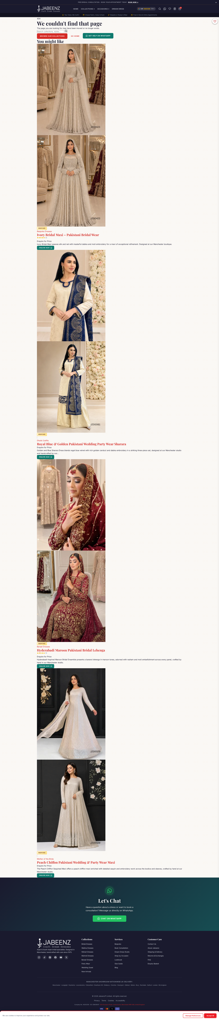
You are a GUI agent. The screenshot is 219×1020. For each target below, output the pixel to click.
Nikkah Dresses (87, 952)
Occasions (103, 9)
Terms (104, 1000)
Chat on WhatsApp (111, 918)
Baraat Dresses (43, 646)
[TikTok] (44, 957)
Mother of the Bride (45, 859)
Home (75, 9)
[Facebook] (55, 957)
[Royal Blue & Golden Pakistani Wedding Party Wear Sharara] (109, 341)
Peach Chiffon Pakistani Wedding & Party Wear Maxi (76, 862)
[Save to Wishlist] (215, 21)
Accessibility (120, 1000)
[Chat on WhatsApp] (164, 9)
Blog (116, 967)
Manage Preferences (193, 1016)
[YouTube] (61, 957)
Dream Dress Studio (122, 952)
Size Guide (119, 964)
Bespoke (118, 944)
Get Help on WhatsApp (99, 36)
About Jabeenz (153, 948)
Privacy (97, 1000)
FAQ (149, 960)
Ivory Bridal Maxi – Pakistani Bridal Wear (68, 235)
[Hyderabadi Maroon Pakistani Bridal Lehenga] (109, 550)
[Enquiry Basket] (174, 9)
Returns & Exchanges (156, 956)
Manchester (56, 985)
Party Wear (86, 964)
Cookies (111, 1000)
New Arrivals (86, 971)
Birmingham (163, 985)
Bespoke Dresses (44, 231)
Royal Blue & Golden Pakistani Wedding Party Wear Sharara (81, 444)
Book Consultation (121, 948)
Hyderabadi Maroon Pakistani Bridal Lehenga (71, 650)
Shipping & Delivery (155, 952)
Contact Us (152, 944)
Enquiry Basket (153, 964)
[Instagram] (39, 957)
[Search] (159, 9)
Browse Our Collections (52, 36)
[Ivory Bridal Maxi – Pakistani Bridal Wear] (109, 135)
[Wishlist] (169, 9)
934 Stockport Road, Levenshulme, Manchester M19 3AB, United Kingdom (122, 1004)
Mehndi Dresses (88, 956)
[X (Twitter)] (66, 957)
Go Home (75, 36)
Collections (88, 9)
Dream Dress (118, 9)
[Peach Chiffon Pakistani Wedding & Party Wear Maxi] (109, 759)
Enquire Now (44, 248)
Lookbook (118, 960)
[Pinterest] (50, 957)
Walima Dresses (87, 948)
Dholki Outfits (43, 440)
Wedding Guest (87, 967)
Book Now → (133, 2)
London (155, 985)
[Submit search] (66, 31)
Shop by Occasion (121, 956)
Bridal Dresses (87, 944)
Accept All (210, 1016)
